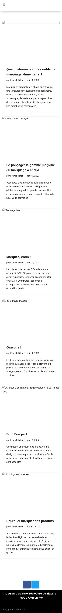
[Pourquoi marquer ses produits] (31, 494)
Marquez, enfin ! (18, 257)
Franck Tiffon (17, 80)
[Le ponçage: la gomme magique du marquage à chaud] (31, 138)
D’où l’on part (16, 434)
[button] (56, 7)
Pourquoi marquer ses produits (30, 521)
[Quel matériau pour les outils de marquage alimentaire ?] (31, 42)
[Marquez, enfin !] (31, 229)
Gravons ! (13, 347)
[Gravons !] (31, 320)
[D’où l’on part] (31, 407)
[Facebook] (27, 584)
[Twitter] (35, 584)
